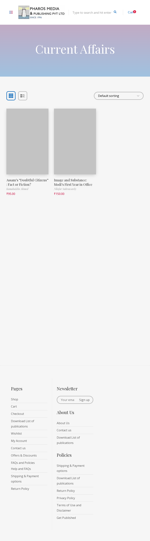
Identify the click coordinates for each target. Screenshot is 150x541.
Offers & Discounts (24, 455)
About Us (63, 423)
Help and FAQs (21, 469)
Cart (14, 406)
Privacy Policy (66, 498)
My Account (19, 441)
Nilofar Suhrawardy (65, 189)
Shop (14, 399)
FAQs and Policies (23, 463)
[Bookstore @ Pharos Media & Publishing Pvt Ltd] (41, 12)
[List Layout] (22, 95)
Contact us (18, 448)
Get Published (66, 518)
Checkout (17, 414)
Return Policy (20, 489)
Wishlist (16, 433)
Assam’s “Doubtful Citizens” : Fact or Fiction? (27, 182)
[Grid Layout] (11, 95)
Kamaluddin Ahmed (17, 189)
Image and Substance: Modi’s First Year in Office (73, 182)
